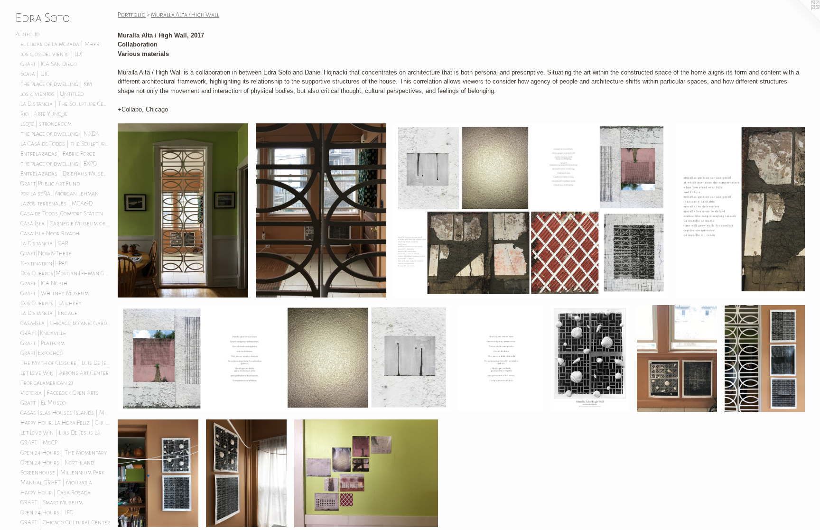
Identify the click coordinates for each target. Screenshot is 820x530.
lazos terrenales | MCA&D (56, 203)
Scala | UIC (34, 74)
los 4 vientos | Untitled (52, 94)
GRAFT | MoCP (38, 442)
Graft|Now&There (45, 253)
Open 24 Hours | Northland (57, 462)
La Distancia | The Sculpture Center (65, 104)
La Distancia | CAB (44, 243)
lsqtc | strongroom (46, 124)
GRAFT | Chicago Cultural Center (65, 522)
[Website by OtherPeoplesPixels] (801, 19)
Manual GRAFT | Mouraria (56, 482)
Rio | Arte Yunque (44, 114)
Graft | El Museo (42, 403)
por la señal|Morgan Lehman (59, 193)
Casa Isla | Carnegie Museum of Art (65, 223)
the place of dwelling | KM (56, 84)
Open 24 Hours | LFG (47, 512)
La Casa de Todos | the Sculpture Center (65, 143)
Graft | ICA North (43, 283)
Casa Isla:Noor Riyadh (49, 233)
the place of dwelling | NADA (59, 133)
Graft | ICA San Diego (48, 64)
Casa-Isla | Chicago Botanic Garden (65, 323)
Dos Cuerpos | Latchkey (51, 303)
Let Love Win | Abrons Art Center (64, 373)
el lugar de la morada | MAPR (60, 44)
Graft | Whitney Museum (54, 293)
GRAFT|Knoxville (43, 333)
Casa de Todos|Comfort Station (61, 213)
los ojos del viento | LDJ (51, 54)
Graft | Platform (42, 343)
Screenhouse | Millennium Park (62, 472)
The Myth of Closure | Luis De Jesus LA (65, 363)
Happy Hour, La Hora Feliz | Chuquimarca (65, 422)
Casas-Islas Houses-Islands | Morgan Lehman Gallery (65, 412)
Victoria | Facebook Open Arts (59, 393)
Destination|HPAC (44, 263)
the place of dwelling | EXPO (58, 163)
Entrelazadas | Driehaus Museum (65, 173)
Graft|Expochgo (41, 353)
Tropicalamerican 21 (47, 383)
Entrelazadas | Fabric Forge (57, 153)
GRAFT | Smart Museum (51, 502)
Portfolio (27, 34)
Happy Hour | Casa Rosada (55, 492)
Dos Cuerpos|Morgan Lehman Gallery (65, 273)
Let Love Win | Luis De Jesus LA (60, 432)
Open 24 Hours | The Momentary (63, 452)
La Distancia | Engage (48, 313)
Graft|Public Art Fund (50, 183)
